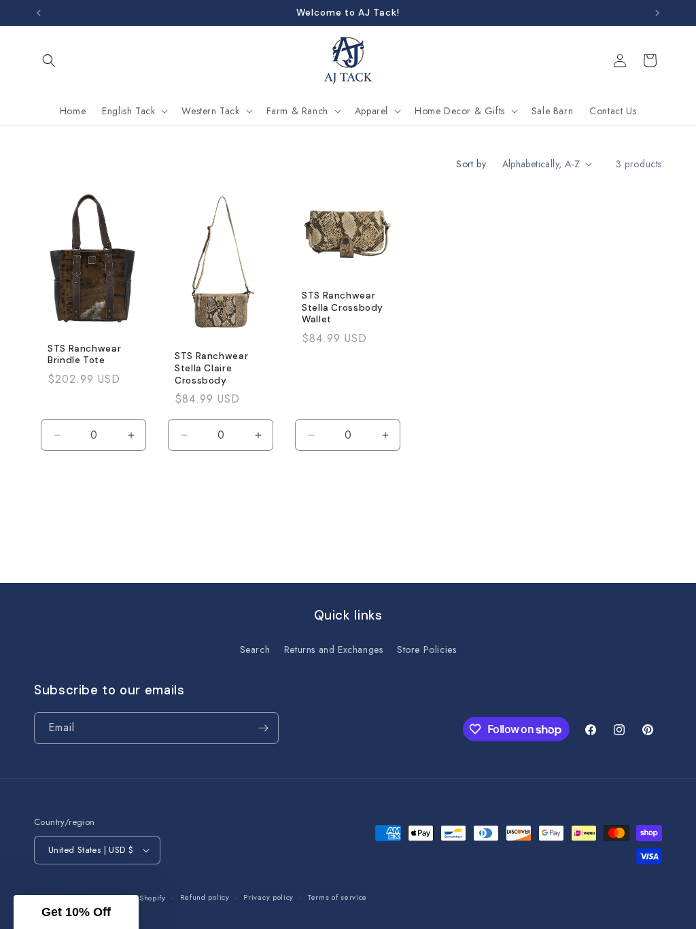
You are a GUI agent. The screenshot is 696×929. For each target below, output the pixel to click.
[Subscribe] (263, 728)
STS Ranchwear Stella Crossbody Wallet (342, 307)
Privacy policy (268, 897)
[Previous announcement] (39, 13)
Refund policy (205, 897)
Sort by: (472, 164)
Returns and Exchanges (333, 649)
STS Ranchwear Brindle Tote (84, 355)
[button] (49, 60)
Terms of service (337, 897)
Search (255, 649)
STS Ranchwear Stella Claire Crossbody (211, 368)
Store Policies (426, 649)
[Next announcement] (657, 13)
